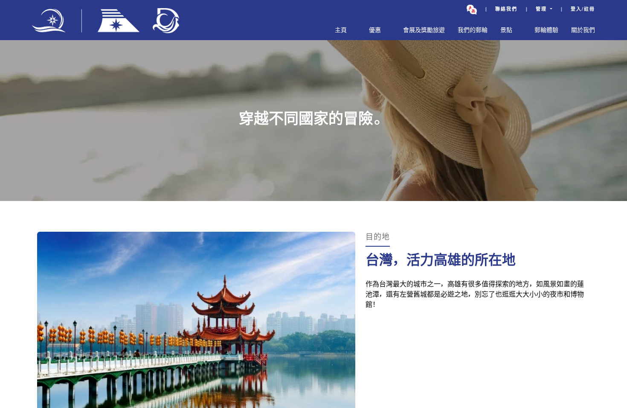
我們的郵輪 (473, 31)
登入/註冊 (583, 9)
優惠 (375, 31)
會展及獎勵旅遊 (424, 31)
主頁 (341, 31)
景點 (506, 31)
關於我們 (583, 31)
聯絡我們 (506, 9)
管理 (542, 9)
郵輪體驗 (546, 31)
